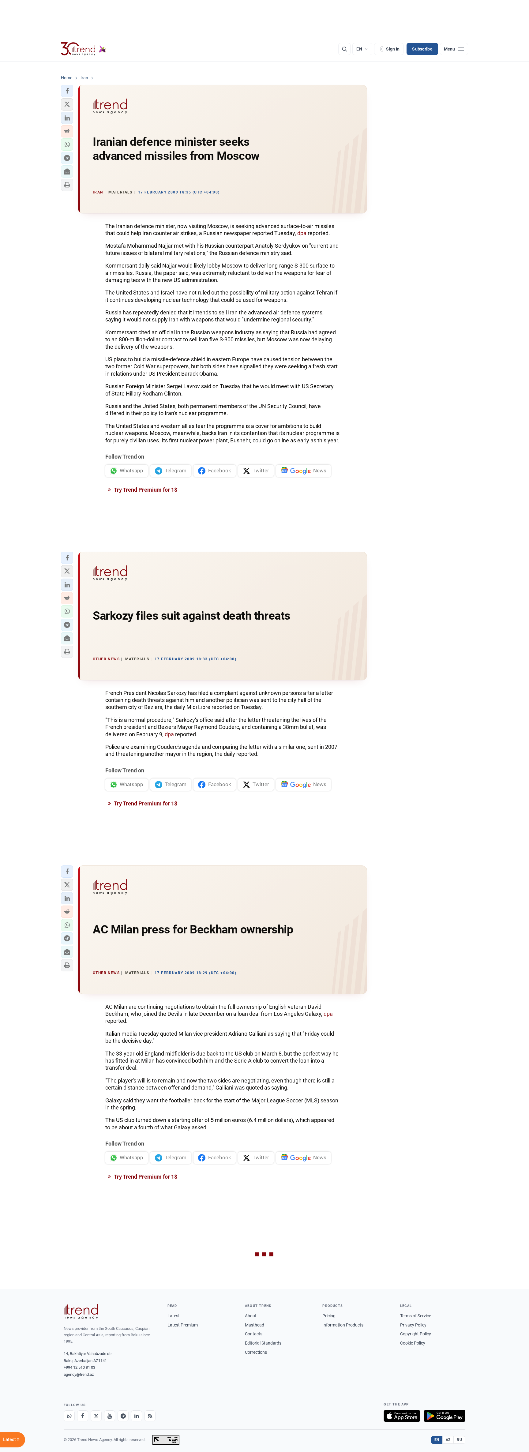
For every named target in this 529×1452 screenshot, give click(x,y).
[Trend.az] (83, 49)
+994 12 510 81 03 (79, 1367)
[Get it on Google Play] (444, 1416)
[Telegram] (123, 1415)
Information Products (342, 1325)
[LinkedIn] (136, 1415)
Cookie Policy (412, 1343)
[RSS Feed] (150, 1415)
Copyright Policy (415, 1333)
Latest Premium (182, 1325)
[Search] (344, 49)
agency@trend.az (79, 1374)
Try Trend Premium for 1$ (145, 489)
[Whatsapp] (69, 1415)
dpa (301, 233)
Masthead (254, 1325)
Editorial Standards (263, 1343)
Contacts (253, 1333)
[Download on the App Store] (402, 1416)
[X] (96, 1415)
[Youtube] (109, 1415)
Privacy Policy (413, 1325)
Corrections (256, 1352)
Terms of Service (415, 1315)
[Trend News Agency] (81, 1311)
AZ (448, 1440)
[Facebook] (82, 1415)
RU (459, 1440)
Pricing (329, 1315)
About (251, 1315)
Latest (173, 1315)
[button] (67, 91)
